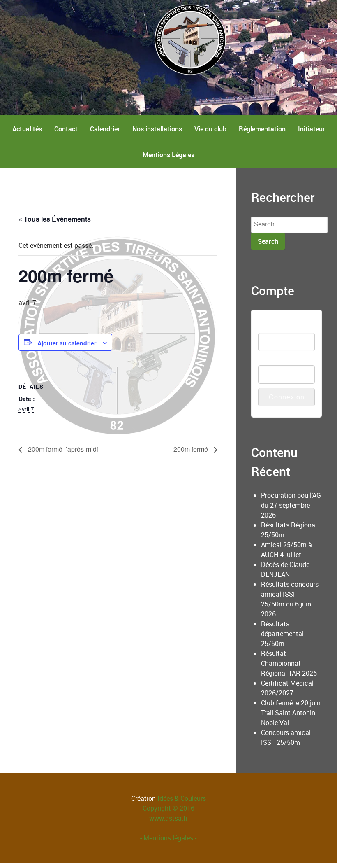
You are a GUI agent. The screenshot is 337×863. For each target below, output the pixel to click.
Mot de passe (277, 360)
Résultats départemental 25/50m (282, 633)
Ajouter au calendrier (66, 343)
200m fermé (191, 449)
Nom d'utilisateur (282, 327)
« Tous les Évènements (54, 219)
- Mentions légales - (168, 837)
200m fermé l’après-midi (62, 449)
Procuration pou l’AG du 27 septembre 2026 (291, 505)
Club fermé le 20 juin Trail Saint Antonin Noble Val (291, 712)
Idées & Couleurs (181, 798)
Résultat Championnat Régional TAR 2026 (289, 663)
